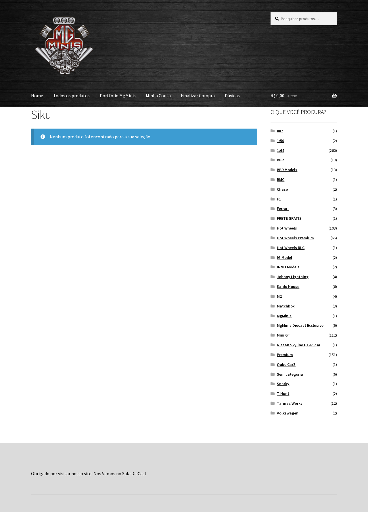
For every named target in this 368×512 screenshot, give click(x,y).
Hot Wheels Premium (295, 237)
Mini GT (283, 335)
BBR (280, 160)
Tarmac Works (289, 403)
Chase (282, 189)
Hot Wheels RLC (290, 247)
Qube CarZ (286, 364)
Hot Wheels (287, 228)
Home (37, 95)
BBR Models (287, 169)
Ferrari (283, 208)
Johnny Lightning (292, 276)
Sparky (283, 383)
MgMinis (284, 315)
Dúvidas (232, 95)
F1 (279, 199)
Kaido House (288, 286)
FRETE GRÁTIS (289, 218)
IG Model (284, 257)
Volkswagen (287, 413)
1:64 (280, 150)
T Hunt (283, 393)
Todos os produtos (71, 95)
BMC (280, 179)
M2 (279, 296)
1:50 (280, 140)
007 (280, 130)
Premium (285, 354)
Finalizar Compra (198, 95)
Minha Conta (158, 95)
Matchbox (286, 306)
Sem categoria (290, 374)
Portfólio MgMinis (118, 95)
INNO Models (288, 267)
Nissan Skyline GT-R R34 (298, 344)
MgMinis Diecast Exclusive (300, 325)
